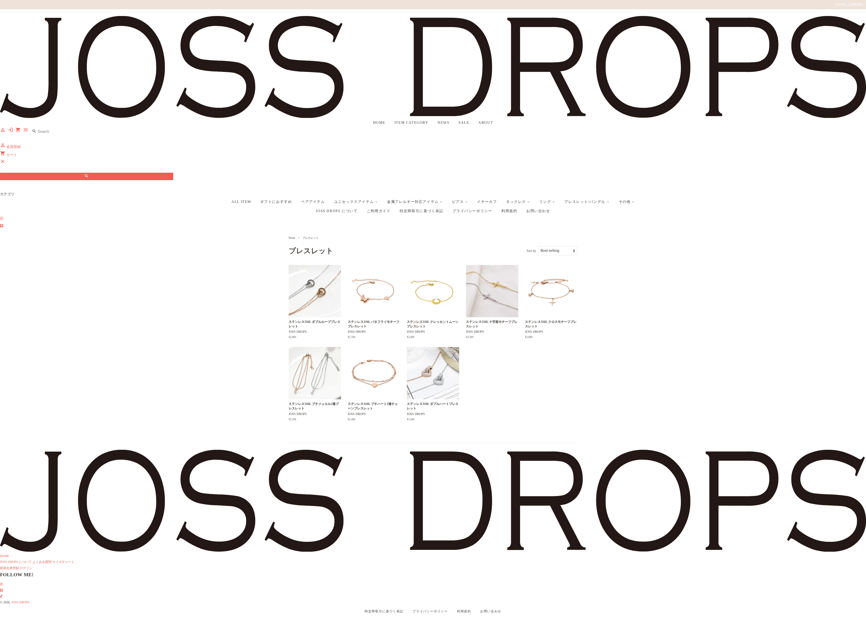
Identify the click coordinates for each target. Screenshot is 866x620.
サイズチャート (63, 562)
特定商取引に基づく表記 (421, 211)
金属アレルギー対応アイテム (413, 202)
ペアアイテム (313, 202)
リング (545, 202)
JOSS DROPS (21, 602)
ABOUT (485, 122)
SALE (463, 122)
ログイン (26, 568)
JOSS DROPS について (336, 211)
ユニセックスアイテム (354, 202)
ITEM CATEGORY (411, 122)
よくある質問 (41, 562)
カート (8, 155)
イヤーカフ (487, 202)
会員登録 (10, 147)
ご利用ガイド (379, 211)
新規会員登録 (9, 568)
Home (292, 237)
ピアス (458, 202)
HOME (379, 122)
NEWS (443, 122)
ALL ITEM (241, 202)
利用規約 (509, 211)
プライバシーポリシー (472, 211)
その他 (625, 202)
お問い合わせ (538, 211)
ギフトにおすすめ (276, 202)
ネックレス (516, 202)
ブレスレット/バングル (585, 202)
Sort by (531, 251)
